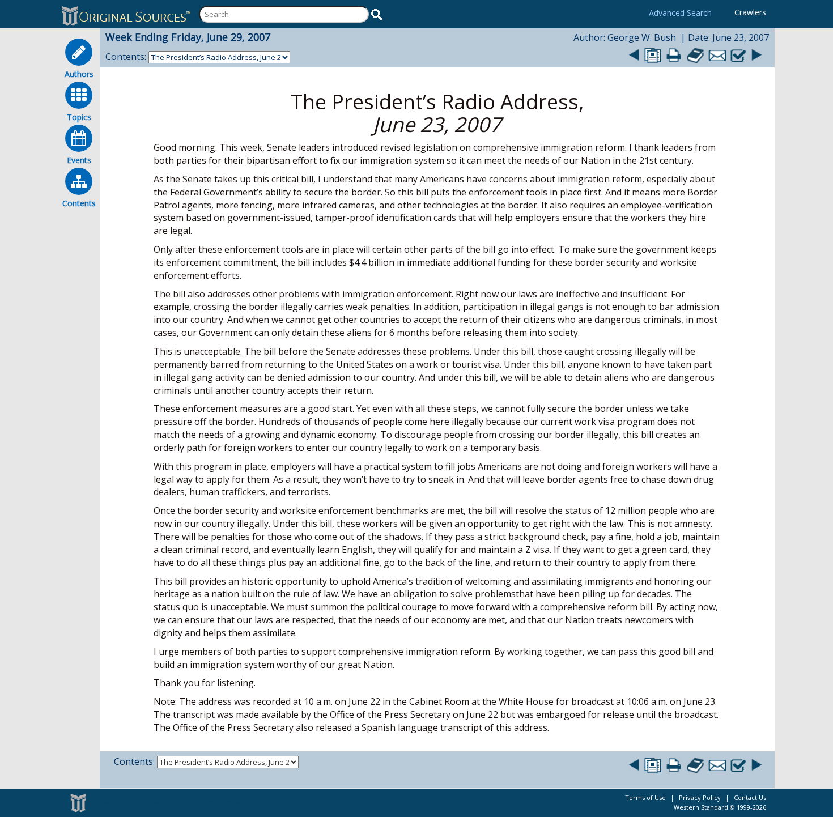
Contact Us (750, 797)
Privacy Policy (700, 797)
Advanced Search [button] (680, 12)
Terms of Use (645, 797)
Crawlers (750, 12)
